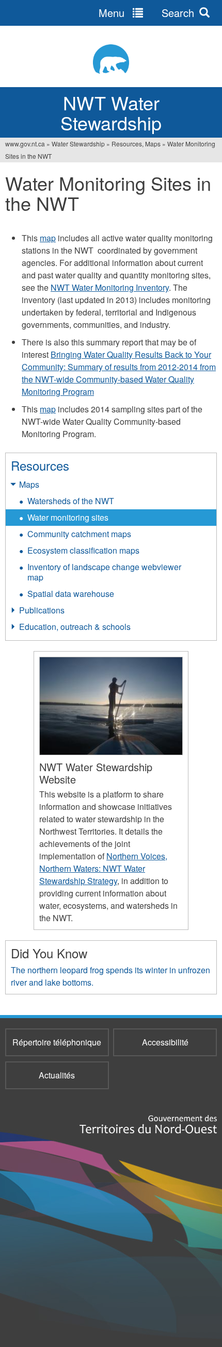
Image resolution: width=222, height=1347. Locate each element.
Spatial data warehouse (70, 594)
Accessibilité (165, 1042)
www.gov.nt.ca (25, 143)
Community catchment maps (79, 534)
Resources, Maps (136, 143)
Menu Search (146, 12)
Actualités (57, 1075)
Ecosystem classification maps (83, 550)
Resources (40, 465)
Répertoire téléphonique (56, 1042)
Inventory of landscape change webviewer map (104, 572)
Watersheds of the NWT (70, 501)
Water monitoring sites (67, 517)
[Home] (111, 59)
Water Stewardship (78, 143)
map (48, 238)
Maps (29, 484)
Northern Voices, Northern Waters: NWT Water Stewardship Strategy (103, 868)
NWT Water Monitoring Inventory (110, 287)
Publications (42, 610)
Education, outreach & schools (75, 627)
